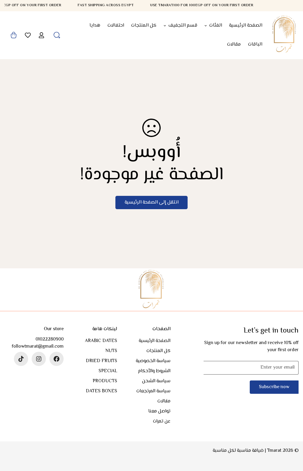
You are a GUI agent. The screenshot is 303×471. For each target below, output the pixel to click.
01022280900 (50, 339)
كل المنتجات (144, 25)
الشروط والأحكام (154, 371)
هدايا (94, 25)
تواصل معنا (159, 411)
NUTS (111, 351)
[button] (13, 35)
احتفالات (115, 25)
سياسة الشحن (156, 381)
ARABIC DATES (101, 341)
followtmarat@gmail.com (38, 346)
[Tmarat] (284, 35)
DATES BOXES (101, 391)
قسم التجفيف (182, 25)
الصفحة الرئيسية (245, 25)
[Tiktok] (21, 359)
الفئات (215, 25)
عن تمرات (161, 421)
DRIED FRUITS (101, 361)
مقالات (234, 44)
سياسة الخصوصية (153, 361)
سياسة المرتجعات (153, 391)
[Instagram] (39, 359)
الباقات (255, 44)
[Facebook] (56, 359)
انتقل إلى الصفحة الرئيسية (151, 202)
